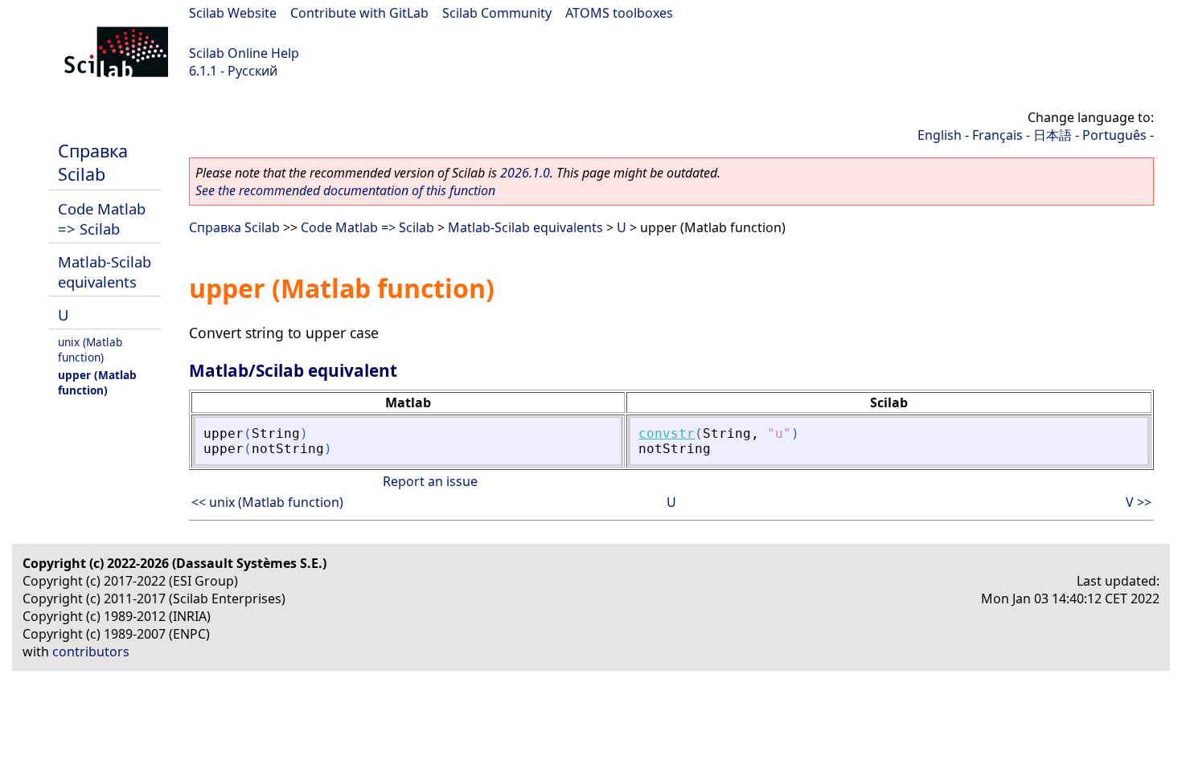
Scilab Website (233, 13)
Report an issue (430, 481)
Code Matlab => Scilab (102, 218)
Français (997, 135)
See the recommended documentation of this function (345, 190)
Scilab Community (497, 13)
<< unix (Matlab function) (267, 502)
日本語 (1052, 135)
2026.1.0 (525, 173)
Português (1114, 135)
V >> (1138, 502)
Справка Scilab (93, 162)
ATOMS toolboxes (619, 13)
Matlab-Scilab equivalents (104, 271)
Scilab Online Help (244, 53)
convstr (666, 433)
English (939, 135)
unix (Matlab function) (90, 349)
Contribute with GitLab (359, 13)
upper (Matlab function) (97, 382)
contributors (90, 651)
